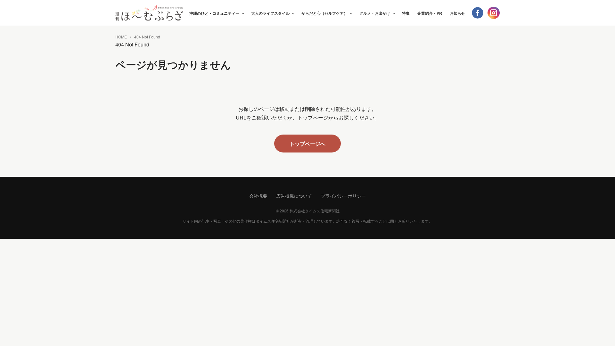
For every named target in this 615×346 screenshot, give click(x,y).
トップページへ (307, 143)
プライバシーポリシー (343, 196)
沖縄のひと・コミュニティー (214, 13)
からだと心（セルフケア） (324, 13)
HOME (121, 36)
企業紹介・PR (429, 13)
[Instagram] (494, 13)
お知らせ (457, 13)
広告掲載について (294, 196)
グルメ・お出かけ (374, 13)
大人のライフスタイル (270, 13)
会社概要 (258, 196)
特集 (406, 13)
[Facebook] (478, 13)
